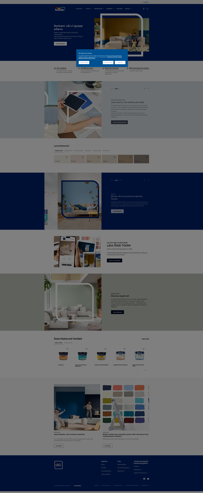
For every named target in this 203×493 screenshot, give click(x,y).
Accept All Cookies (108, 62)
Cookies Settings (84, 62)
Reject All (120, 62)
